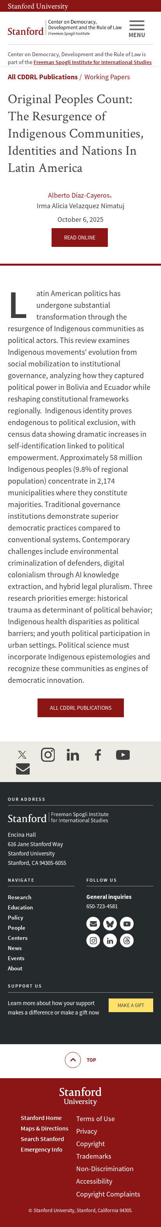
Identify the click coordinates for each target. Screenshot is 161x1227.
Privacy (86, 1131)
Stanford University (38, 6)
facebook (98, 755)
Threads (127, 940)
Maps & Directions (44, 1128)
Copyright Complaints (108, 1193)
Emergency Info (42, 1149)
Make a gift (131, 1005)
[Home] (65, 28)
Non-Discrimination (105, 1168)
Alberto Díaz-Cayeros (79, 195)
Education (20, 907)
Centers (17, 937)
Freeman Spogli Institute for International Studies (93, 62)
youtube (123, 755)
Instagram (93, 940)
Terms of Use (95, 1118)
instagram (48, 755)
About (15, 968)
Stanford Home (41, 1118)
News (14, 948)
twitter (23, 755)
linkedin (73, 755)
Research (19, 897)
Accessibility (94, 1181)
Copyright (90, 1143)
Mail (93, 924)
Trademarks (93, 1156)
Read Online (79, 237)
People (16, 927)
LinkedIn (110, 940)
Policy (15, 917)
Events (16, 958)
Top (91, 1060)
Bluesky (110, 924)
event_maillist (23, 769)
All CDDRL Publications (43, 76)
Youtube (127, 924)
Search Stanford (42, 1139)
